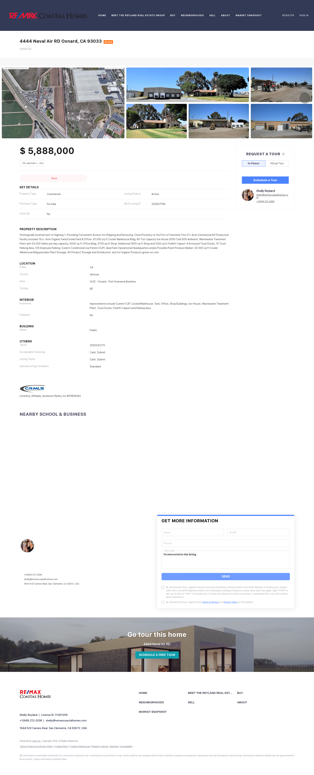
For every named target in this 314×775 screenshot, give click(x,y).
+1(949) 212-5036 (265, 201)
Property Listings (100, 746)
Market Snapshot (249, 15)
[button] (48, 15)
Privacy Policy (231, 602)
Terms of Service (210, 602)
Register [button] (288, 15)
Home (102, 15)
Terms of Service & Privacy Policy (36, 746)
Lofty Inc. (36, 741)
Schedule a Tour (265, 180)
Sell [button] (212, 15)
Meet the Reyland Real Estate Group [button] (138, 15)
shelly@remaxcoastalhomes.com (272, 196)
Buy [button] (172, 15)
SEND (226, 576)
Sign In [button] (304, 15)
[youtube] (24, 765)
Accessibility (126, 746)
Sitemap (114, 746)
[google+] (34, 765)
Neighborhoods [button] (192, 15)
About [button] (225, 15)
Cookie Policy (62, 746)
